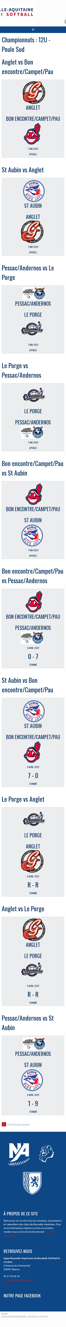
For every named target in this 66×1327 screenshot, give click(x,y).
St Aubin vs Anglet (23, 169)
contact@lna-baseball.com (18, 1279)
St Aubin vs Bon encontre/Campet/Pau (27, 684)
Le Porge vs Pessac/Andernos (21, 370)
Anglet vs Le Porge (23, 908)
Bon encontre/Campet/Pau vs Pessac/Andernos (32, 575)
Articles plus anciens (16, 1124)
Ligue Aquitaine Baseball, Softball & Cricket (24, 1316)
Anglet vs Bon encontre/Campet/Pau (27, 66)
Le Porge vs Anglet (23, 798)
